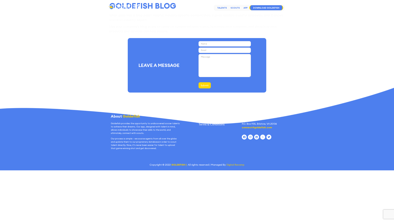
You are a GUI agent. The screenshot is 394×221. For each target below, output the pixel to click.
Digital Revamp (235, 164)
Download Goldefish (266, 7)
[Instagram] (250, 137)
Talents (222, 7)
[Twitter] (268, 137)
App (245, 7)
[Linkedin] (256, 137)
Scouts (235, 7)
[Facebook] (244, 137)
